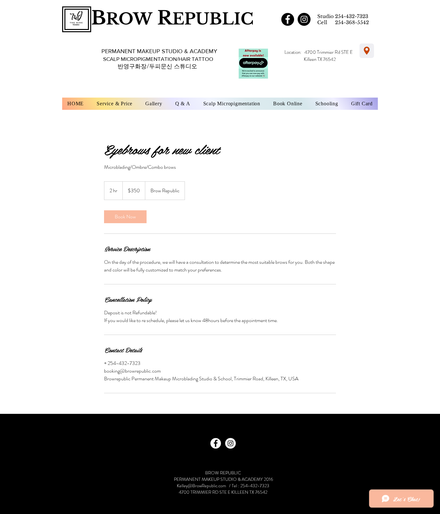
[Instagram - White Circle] (230, 443)
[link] (125, 216)
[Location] (366, 50)
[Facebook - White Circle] (215, 443)
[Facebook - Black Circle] (287, 19)
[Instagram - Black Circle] (304, 19)
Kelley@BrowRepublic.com (201, 485)
